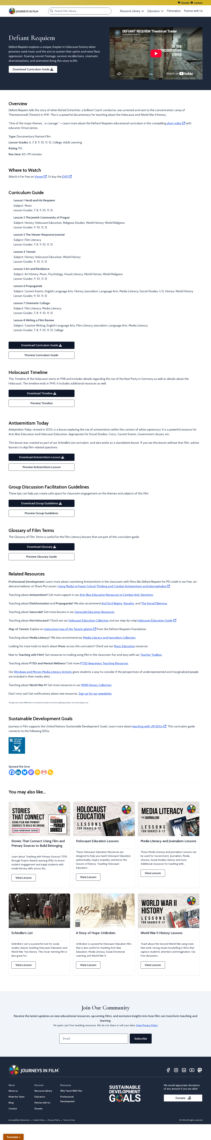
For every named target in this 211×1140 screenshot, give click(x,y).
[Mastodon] (31, 772)
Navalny (129, 603)
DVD (65, 176)
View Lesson (23, 878)
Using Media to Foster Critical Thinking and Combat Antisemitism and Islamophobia (112, 586)
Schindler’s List (22, 933)
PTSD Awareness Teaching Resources (104, 663)
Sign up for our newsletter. (95, 693)
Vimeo (38, 176)
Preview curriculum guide (41, 355)
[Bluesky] (25, 772)
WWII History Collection (96, 685)
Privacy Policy (54, 1120)
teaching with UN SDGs (147, 726)
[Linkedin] (18, 772)
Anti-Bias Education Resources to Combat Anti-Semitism (116, 595)
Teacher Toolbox (151, 655)
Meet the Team (16, 1096)
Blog (11, 1102)
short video (173, 123)
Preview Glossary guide (41, 556)
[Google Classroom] (37, 772)
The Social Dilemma (154, 603)
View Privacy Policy (147, 1025)
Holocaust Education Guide (154, 620)
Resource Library (43, 1090)
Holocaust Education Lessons (97, 841)
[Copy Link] (50, 772)
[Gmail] (44, 772)
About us (13, 1090)
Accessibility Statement (19, 1120)
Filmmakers (174, 11)
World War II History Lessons (161, 933)
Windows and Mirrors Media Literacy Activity (43, 672)
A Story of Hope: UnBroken (95, 933)
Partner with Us (193, 11)
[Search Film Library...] (51, 11)
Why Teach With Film (71, 1090)
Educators (39, 1096)
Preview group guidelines (41, 513)
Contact (198, 2)
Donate (185, 2)
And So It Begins (111, 603)
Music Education (124, 646)
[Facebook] (12, 772)
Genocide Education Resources (94, 612)
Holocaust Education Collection (88, 620)
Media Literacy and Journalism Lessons (168, 841)
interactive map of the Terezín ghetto (68, 629)
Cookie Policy (39, 1120)
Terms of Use (69, 1120)
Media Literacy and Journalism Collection (109, 637)
